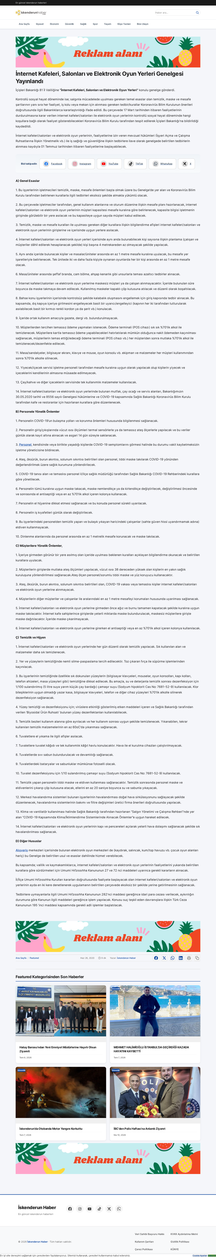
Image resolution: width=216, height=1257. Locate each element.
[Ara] (197, 12)
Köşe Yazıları (124, 24)
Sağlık (83, 24)
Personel (25, 444)
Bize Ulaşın (142, 24)
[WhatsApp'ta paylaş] (172, 958)
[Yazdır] (189, 958)
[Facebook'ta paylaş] (156, 958)
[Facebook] (70, 1209)
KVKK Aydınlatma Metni (184, 1234)
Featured (34, 958)
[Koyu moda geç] (149, 12)
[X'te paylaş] (164, 958)
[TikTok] (99, 1209)
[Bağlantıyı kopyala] (197, 958)
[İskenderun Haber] (31, 12)
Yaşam (107, 24)
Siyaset (40, 24)
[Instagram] (79, 1209)
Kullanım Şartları (144, 1241)
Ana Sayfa (24, 24)
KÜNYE (175, 1249)
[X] (109, 1209)
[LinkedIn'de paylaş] (181, 958)
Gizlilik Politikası (180, 1241)
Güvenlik (69, 24)
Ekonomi (54, 24)
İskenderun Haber (126, 958)
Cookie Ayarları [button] (200, 1256)
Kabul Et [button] (212, 1256)
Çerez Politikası (144, 1249)
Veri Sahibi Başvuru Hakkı (149, 1234)
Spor (95, 24)
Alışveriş (22, 850)
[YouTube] (89, 1209)
